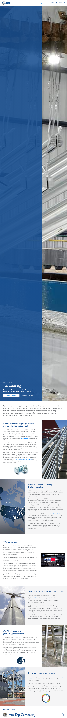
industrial (30, 459)
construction (19, 459)
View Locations (11, 395)
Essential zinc (36, 597)
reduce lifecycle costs (25, 438)
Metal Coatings (7, 382)
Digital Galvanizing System (56, 513)
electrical (25, 459)
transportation (6, 461)
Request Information (28, 395)
